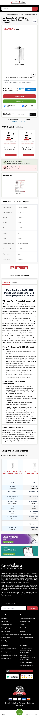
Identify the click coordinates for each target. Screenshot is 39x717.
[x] (19, 682)
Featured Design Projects (27, 618)
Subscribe (32, 608)
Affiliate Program (25, 621)
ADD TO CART (10, 155)
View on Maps (24, 652)
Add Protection (30, 89)
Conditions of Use (6, 624)
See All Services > (7, 658)
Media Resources (25, 634)
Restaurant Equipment (12, 14)
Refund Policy (5, 631)
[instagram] (26, 682)
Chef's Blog (23, 628)
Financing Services (7, 652)
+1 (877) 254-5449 (26, 662)
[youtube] (16, 682)
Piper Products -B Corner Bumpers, (27, 148)
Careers (22, 631)
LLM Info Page (5, 637)
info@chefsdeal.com (26, 665)
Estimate (32, 114)
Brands (22, 624)
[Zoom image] (33, 74)
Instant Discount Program (8, 648)
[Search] (35, 9)
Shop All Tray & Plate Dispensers (13, 455)
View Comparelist (26, 121)
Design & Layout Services (9, 655)
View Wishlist (13, 121)
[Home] (2, 15)
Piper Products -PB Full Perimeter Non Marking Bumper (9, 148)
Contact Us (4, 621)
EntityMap (4, 641)
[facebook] (12, 682)
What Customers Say (26, 637)
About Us (4, 618)
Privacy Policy (5, 628)
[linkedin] (23, 682)
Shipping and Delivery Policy (10, 634)
